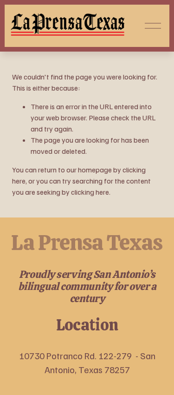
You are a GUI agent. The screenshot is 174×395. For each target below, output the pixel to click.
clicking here (90, 192)
